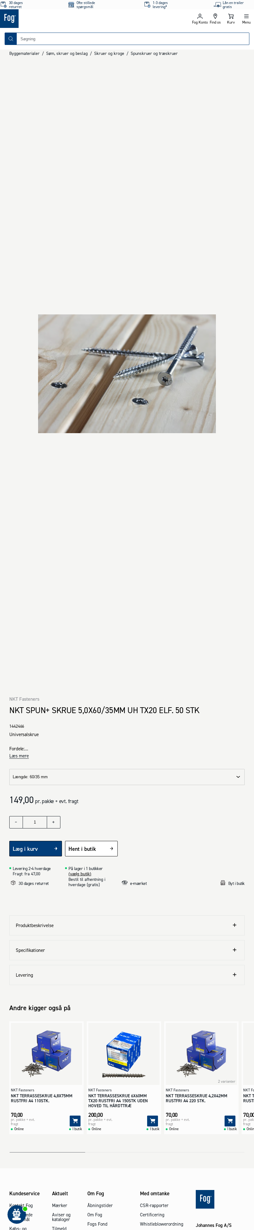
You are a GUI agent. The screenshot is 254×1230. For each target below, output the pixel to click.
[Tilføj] (75, 1121)
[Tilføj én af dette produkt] (53, 822)
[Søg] (11, 39)
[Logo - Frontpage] (63, 18)
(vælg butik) (79, 873)
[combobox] (133, 39)
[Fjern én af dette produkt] (16, 822)
